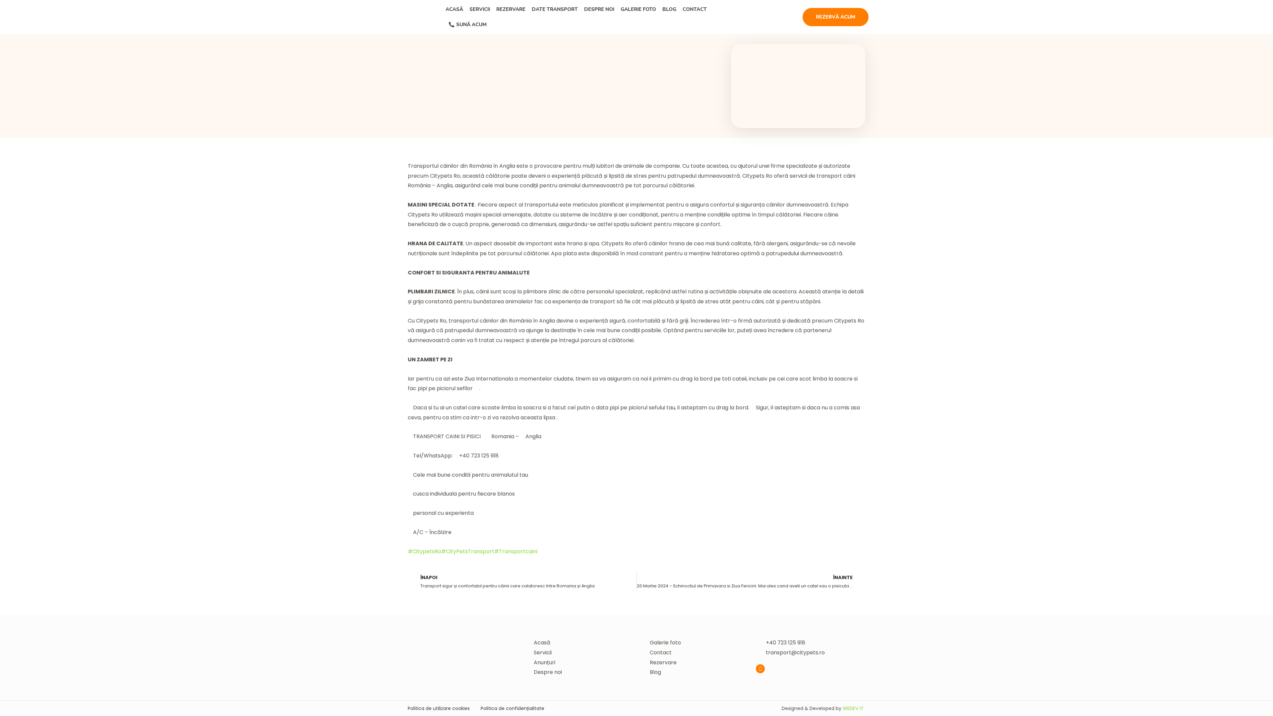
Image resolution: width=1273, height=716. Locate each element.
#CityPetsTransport (467, 551)
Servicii (479, 9)
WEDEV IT (853, 708)
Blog (669, 9)
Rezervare (510, 9)
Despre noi (599, 9)
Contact (695, 9)
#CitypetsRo (424, 551)
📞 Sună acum (468, 24)
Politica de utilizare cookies (439, 708)
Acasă (454, 9)
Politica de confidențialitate (512, 708)
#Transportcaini (515, 551)
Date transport (555, 9)
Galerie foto (638, 9)
